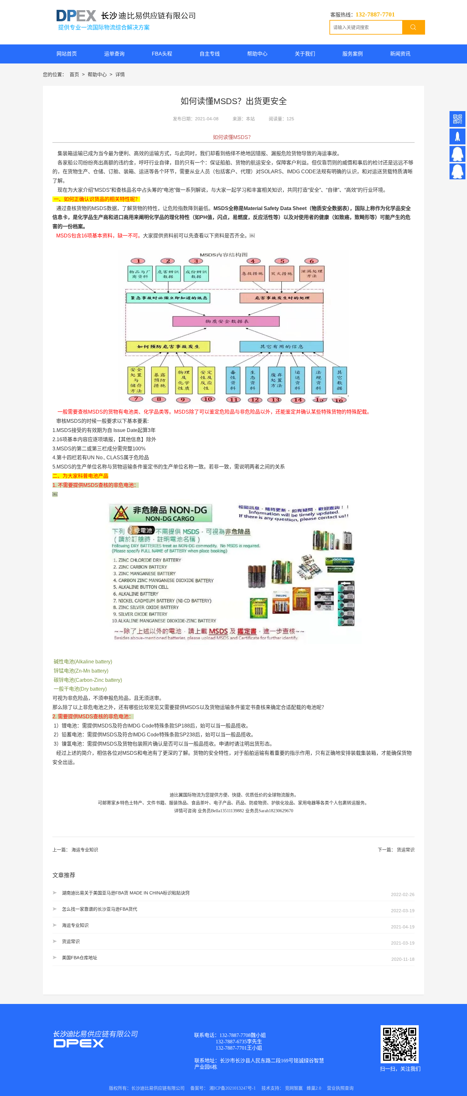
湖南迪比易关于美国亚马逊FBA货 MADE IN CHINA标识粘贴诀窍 (126, 892)
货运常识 (406, 849)
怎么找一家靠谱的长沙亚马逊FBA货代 (99, 909)
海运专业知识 (84, 849)
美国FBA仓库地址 (79, 957)
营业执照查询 (340, 1088)
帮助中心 (98, 74)
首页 (75, 74)
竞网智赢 (294, 1088)
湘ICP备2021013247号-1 (232, 1088)
